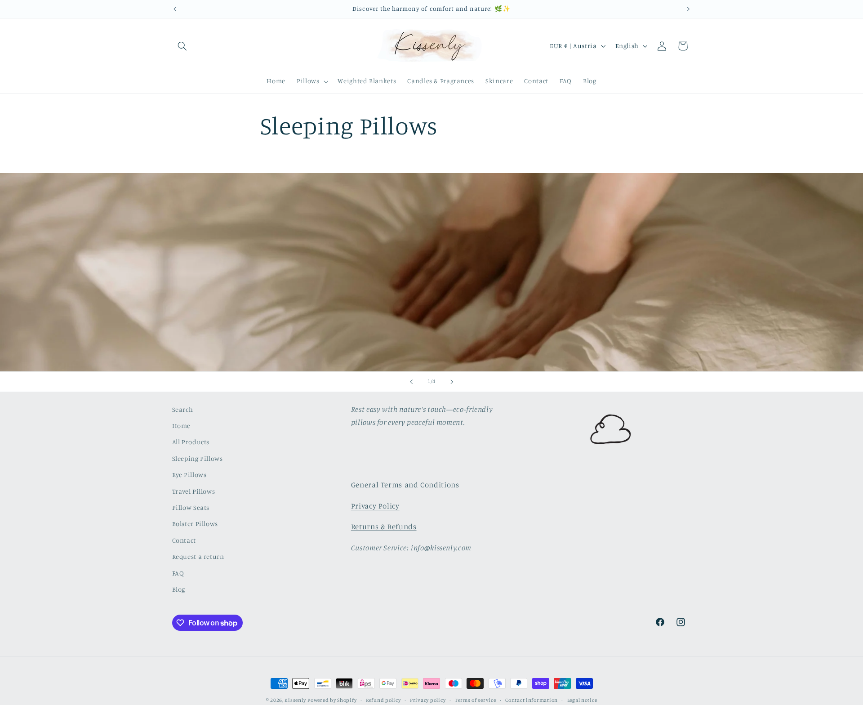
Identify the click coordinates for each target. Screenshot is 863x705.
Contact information (531, 700)
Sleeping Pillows (197, 458)
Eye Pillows (189, 474)
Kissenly (295, 700)
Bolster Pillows (195, 523)
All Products (191, 442)
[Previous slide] (411, 382)
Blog (179, 589)
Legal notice (582, 700)
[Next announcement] (688, 9)
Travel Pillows (193, 491)
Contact (184, 540)
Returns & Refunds (384, 526)
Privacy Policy (375, 505)
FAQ (178, 573)
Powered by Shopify (331, 700)
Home (181, 425)
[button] (182, 46)
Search (182, 409)
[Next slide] (452, 382)
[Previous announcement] (175, 9)
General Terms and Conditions (405, 484)
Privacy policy (427, 700)
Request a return (198, 556)
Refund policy (383, 700)
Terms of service (475, 700)
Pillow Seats (191, 507)
